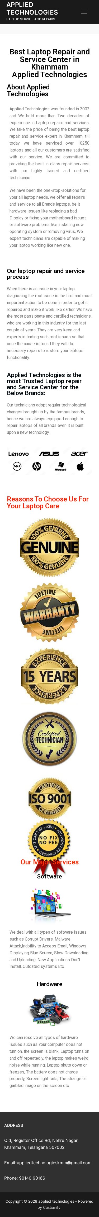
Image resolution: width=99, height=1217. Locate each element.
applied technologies (32, 8)
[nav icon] (84, 12)
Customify (51, 1207)
